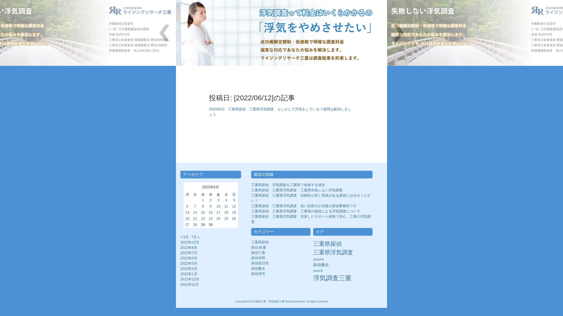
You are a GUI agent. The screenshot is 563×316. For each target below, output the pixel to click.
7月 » (195, 237)
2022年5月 (188, 263)
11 (226, 206)
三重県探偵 (261, 242)
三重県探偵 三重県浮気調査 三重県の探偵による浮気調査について (305, 211)
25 (226, 219)
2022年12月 (189, 242)
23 (211, 219)
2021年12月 (189, 279)
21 (195, 219)
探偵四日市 (261, 263)
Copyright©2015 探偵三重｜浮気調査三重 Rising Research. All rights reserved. (281, 301)
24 (218, 219)
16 (211, 212)
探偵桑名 (260, 268)
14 (195, 212)
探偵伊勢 (260, 258)
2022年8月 (188, 248)
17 (218, 212)
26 (234, 219)
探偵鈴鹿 (318, 270)
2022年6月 (188, 258)
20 (187, 219)
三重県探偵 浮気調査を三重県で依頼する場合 (288, 185)
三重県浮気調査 (333, 252)
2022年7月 (188, 253)
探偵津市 (260, 274)
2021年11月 (189, 284)
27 (187, 225)
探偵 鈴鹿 (260, 247)
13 (187, 212)
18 (226, 212)
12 (234, 206)
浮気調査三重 (332, 278)
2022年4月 (188, 269)
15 (203, 212)
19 (234, 212)
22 (203, 219)
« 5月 (184, 237)
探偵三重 (258, 253)
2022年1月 (188, 274)
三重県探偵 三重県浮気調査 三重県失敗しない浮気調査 (297, 190)
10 (218, 206)
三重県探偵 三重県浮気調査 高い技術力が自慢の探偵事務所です (304, 206)
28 (195, 225)
